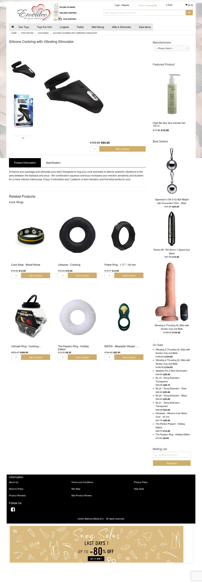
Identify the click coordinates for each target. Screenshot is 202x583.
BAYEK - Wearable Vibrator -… (121, 346)
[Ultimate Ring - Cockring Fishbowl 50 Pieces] (30, 316)
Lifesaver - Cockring (69, 264)
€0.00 (190, 4)
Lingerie (64, 27)
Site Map (75, 488)
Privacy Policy (141, 482)
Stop (101, 566)
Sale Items (145, 27)
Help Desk (139, 488)
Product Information (25, 162)
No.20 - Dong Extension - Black (171, 395)
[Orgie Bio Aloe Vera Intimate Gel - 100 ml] (172, 94)
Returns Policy (16, 488)
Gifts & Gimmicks (121, 27)
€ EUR (169, 4)
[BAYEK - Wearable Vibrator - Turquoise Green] (124, 316)
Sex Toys (24, 27)
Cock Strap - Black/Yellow (25, 264)
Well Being (98, 27)
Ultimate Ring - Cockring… (26, 346)
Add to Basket (123, 149)
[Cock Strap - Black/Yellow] (30, 234)
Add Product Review (81, 495)
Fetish (80, 27)
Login (117, 4)
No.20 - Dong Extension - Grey (171, 388)
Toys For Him (44, 27)
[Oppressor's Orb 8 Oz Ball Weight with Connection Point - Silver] (172, 171)
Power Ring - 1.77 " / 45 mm (120, 264)
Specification (53, 162)
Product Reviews (17, 495)
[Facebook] (13, 509)
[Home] (12, 27)
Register (125, 4)
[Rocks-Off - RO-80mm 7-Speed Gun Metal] (172, 229)
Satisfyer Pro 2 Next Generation (171, 370)
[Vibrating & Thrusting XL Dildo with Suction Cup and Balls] (172, 292)
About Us (13, 482)
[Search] (189, 12)
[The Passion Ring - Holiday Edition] (77, 316)
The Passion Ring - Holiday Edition (73, 347)
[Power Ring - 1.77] (124, 234)
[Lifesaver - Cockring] (77, 234)
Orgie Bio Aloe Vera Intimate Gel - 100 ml (170, 124)
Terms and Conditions (82, 482)
